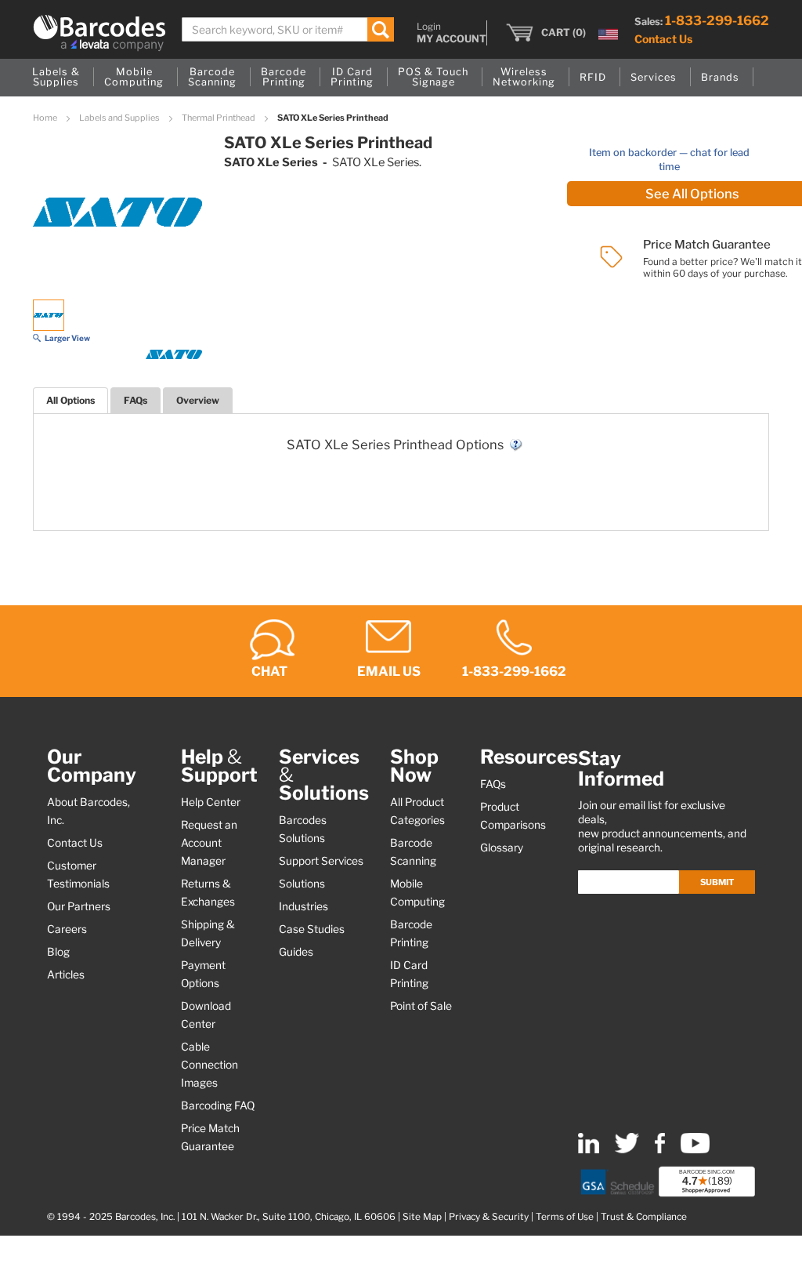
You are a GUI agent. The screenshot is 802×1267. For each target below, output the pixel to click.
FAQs (135, 400)
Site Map (422, 1216)
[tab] (70, 400)
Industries (303, 906)
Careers (67, 929)
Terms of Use (565, 1216)
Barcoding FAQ (218, 1105)
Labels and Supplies (120, 117)
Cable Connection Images (209, 1064)
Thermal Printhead (219, 117)
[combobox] (288, 29)
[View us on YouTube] (695, 1150)
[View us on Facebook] (660, 1150)
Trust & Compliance (644, 1216)
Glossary (501, 847)
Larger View (67, 338)
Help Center (210, 802)
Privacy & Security (489, 1216)
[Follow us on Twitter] (627, 1150)
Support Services (321, 861)
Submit (717, 882)
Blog (58, 952)
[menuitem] (56, 78)
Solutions (302, 883)
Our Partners (78, 906)
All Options (70, 400)
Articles (66, 974)
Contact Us (663, 38)
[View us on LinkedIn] (588, 1150)
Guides (296, 952)
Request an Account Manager (209, 843)
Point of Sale (421, 1006)
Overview (197, 400)
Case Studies (312, 929)
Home (46, 117)
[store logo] (99, 33)
